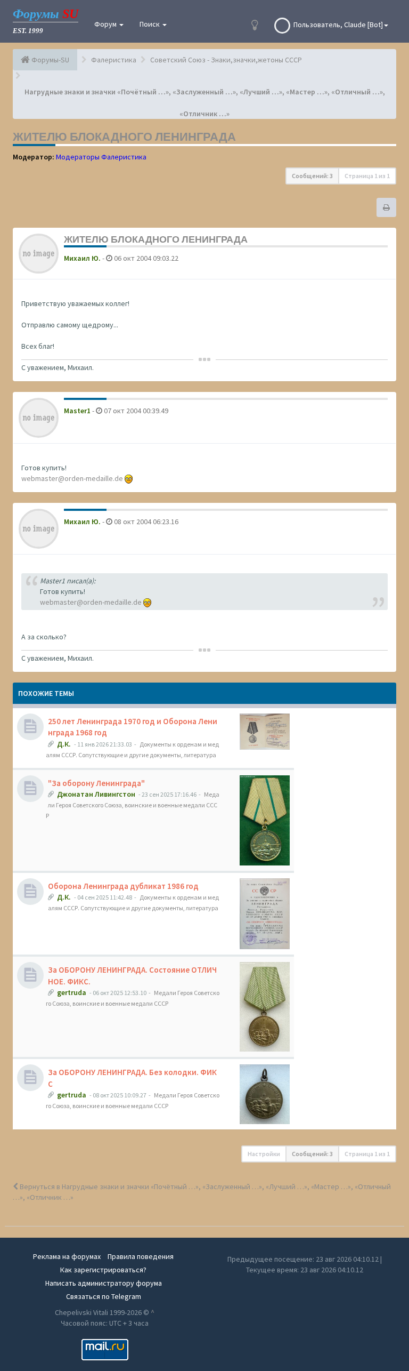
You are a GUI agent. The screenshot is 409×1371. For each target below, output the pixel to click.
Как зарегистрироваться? (103, 1269)
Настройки (264, 1154)
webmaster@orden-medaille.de (72, 478)
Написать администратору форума (103, 1283)
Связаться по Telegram (103, 1296)
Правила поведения (141, 1256)
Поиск (150, 24)
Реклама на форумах (67, 1256)
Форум (106, 24)
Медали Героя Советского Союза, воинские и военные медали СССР (132, 805)
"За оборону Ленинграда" (96, 783)
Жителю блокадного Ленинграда (124, 136)
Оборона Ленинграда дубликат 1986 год (123, 886)
